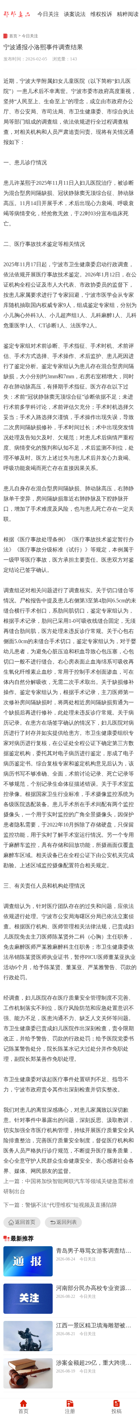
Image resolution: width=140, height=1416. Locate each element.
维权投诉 (101, 14)
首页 (13, 36)
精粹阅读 (128, 14)
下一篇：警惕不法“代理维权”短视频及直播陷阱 (60, 1205)
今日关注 (48, 14)
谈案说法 (75, 14)
